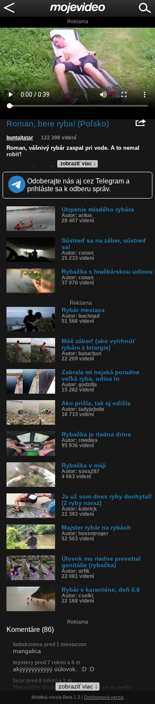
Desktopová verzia (104, 697)
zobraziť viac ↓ (78, 164)
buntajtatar (19, 137)
